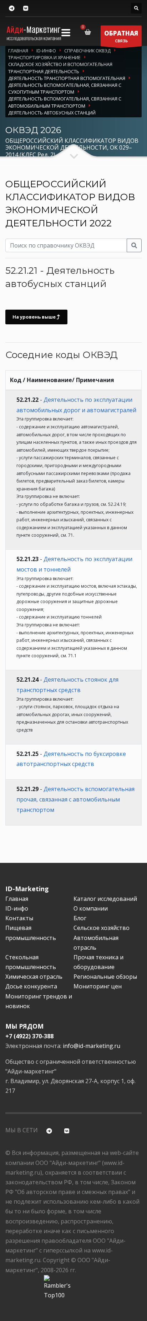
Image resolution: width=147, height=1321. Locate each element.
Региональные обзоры (105, 977)
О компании (91, 908)
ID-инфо (16, 908)
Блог (80, 918)
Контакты (19, 918)
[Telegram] (11, 8)
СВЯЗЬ (121, 36)
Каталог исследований (105, 899)
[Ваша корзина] (89, 32)
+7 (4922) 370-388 (29, 1036)
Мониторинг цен (98, 986)
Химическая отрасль (33, 977)
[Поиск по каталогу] (136, 8)
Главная (16, 899)
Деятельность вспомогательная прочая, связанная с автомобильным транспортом (75, 799)
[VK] (25, 8)
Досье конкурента (31, 986)
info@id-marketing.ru (91, 1046)
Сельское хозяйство (102, 928)
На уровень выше (34, 317)
